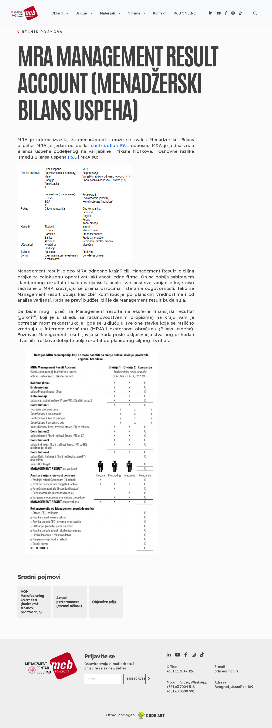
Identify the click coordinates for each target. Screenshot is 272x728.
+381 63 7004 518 (181, 687)
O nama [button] (134, 13)
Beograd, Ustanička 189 (233, 687)
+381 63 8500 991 (181, 691)
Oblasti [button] (57, 13)
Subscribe (136, 679)
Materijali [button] (107, 13)
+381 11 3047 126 (180, 671)
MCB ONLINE (184, 13)
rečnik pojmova (41, 32)
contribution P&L (110, 145)
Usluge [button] (81, 13)
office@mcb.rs (226, 671)
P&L (72, 157)
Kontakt (159, 13)
